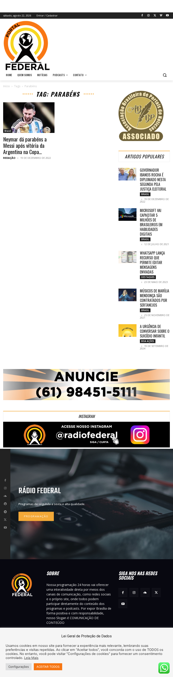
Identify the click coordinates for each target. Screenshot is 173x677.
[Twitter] (154, 15)
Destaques (148, 277)
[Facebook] (142, 15)
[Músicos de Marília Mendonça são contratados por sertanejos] (127, 295)
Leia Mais (31, 658)
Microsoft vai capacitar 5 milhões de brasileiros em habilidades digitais (151, 222)
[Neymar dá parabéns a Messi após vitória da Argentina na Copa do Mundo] (29, 117)
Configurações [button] (18, 666)
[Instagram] (148, 15)
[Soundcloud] (5, 496)
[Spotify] (5, 504)
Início (6, 86)
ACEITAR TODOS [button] (47, 666)
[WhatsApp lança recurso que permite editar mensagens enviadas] (127, 257)
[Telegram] (5, 512)
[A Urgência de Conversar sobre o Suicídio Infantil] (127, 330)
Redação (9, 158)
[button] (164, 75)
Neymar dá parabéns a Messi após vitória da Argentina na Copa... (25, 145)
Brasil (8, 130)
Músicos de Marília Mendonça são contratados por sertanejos (154, 298)
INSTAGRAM (86, 416)
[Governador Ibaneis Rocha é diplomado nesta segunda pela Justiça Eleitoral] (127, 174)
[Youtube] (167, 15)
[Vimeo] (161, 15)
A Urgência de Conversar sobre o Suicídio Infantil (154, 331)
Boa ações (147, 341)
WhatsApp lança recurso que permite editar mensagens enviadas (152, 262)
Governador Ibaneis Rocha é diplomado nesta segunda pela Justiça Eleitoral (153, 179)
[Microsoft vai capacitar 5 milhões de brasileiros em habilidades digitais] (127, 214)
